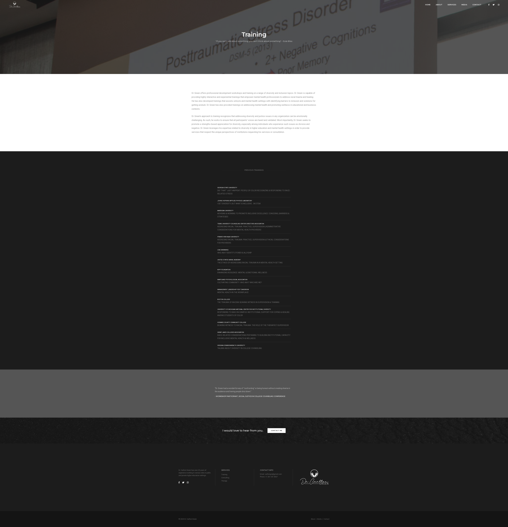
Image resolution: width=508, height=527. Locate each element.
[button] (328, 392)
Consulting (225, 478)
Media (464, 5)
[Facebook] (489, 5)
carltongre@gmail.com (273, 474)
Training (224, 474)
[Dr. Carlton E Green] (15, 4)
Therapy (224, 481)
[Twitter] (493, 5)
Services (452, 5)
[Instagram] (497, 5)
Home (428, 5)
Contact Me (276, 430)
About (439, 5)
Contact (476, 5)
